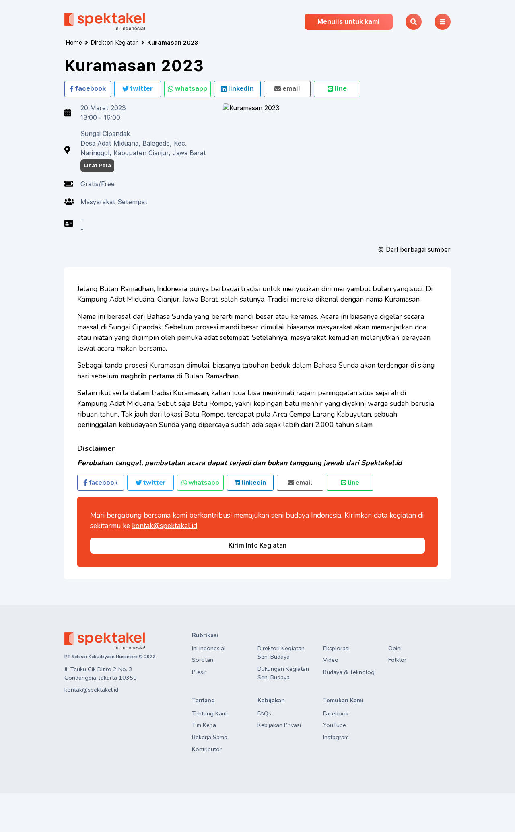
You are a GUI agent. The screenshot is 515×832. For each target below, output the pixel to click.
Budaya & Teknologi (349, 672)
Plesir (199, 672)
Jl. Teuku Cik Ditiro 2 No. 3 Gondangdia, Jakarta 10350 (100, 673)
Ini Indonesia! (208, 648)
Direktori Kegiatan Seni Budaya (281, 652)
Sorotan (202, 660)
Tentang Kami (210, 713)
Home (74, 42)
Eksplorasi (336, 648)
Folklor (397, 660)
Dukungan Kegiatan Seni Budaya (283, 673)
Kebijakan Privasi (279, 725)
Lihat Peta (97, 165)
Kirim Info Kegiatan (257, 545)
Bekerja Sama (209, 737)
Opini (395, 648)
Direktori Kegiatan (115, 42)
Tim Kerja (204, 725)
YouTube (334, 725)
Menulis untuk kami (348, 21)
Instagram (336, 737)
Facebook (335, 713)
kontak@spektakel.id (164, 525)
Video (330, 660)
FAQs (264, 713)
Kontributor (207, 749)
